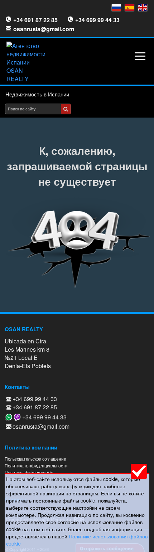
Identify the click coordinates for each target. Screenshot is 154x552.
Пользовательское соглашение (35, 459)
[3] (66, 109)
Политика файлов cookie (29, 472)
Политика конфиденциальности (36, 465)
